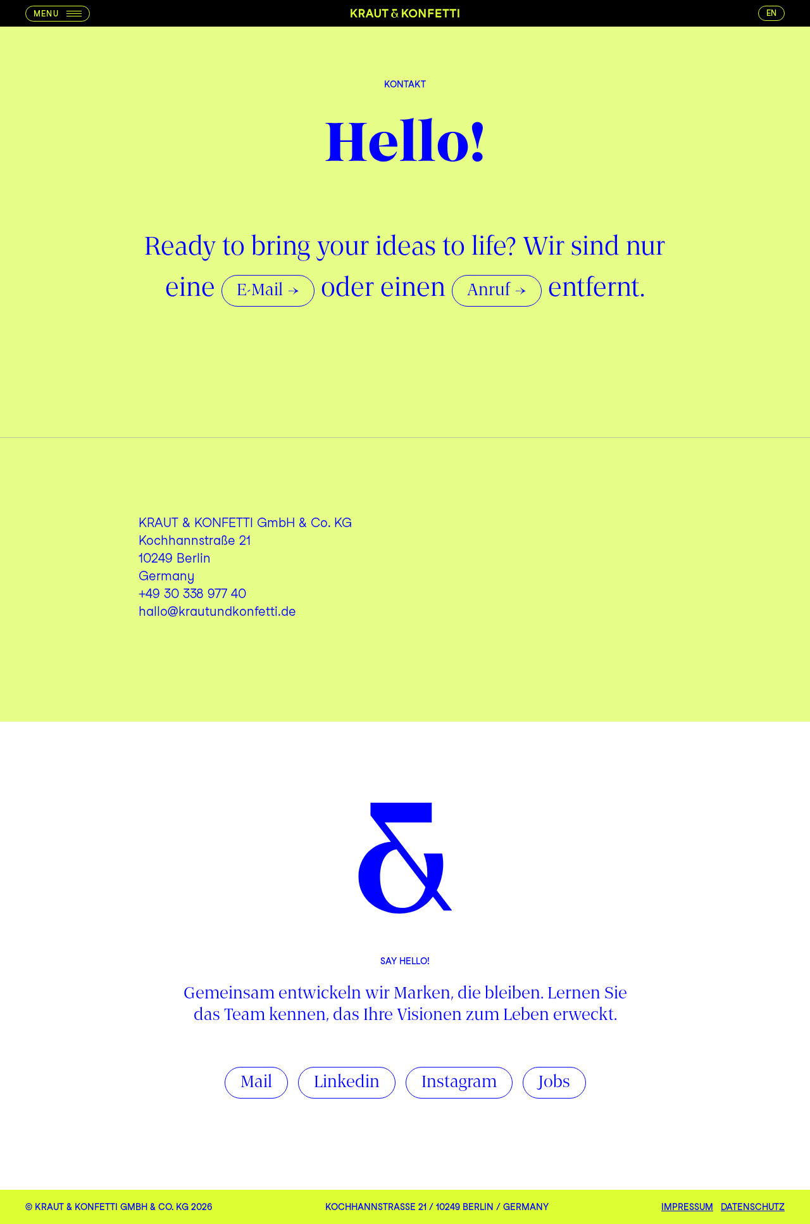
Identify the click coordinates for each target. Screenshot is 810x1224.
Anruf (488, 291)
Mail (256, 1082)
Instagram (459, 1082)
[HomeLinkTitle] (405, 13)
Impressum (687, 1207)
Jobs (554, 1082)
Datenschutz (753, 1207)
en (771, 13)
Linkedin (347, 1082)
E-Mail (260, 291)
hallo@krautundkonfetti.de (217, 611)
